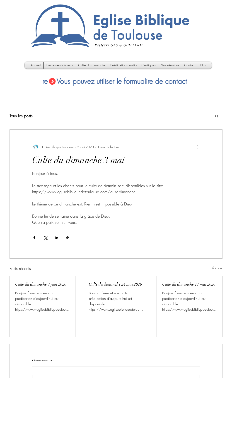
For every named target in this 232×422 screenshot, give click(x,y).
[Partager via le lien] (67, 237)
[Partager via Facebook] (34, 237)
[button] (217, 116)
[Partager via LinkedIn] (56, 237)
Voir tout (217, 268)
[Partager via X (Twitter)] (45, 237)
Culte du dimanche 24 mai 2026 (115, 284)
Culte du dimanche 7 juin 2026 (40, 284)
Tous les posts (21, 115)
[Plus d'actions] (197, 147)
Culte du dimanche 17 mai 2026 (188, 284)
